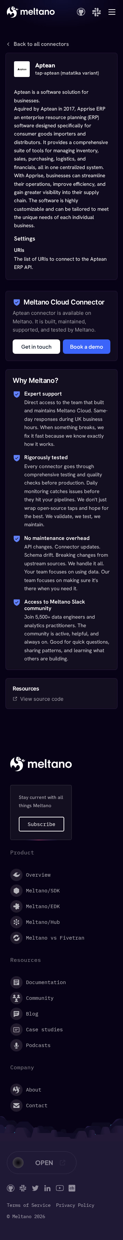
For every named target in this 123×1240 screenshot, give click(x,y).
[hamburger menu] (112, 12)
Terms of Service (29, 1205)
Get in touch (36, 346)
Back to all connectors (41, 44)
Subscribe (41, 824)
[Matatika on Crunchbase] (72, 1188)
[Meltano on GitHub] (11, 1188)
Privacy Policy (75, 1205)
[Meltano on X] (35, 1188)
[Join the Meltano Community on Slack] (96, 12)
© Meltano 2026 (26, 1216)
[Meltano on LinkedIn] (47, 1188)
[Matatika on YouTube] (60, 1188)
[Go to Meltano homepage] (31, 12)
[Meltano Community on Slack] (23, 1188)
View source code (42, 699)
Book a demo (86, 346)
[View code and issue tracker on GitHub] (81, 12)
